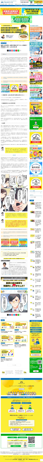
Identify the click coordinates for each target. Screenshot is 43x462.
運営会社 (21, 456)
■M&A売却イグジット (25, 4)
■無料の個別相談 (39, 4)
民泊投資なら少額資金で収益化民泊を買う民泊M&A (21, 5)
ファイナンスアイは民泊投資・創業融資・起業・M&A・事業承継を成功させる (21, 459)
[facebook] (10, 50)
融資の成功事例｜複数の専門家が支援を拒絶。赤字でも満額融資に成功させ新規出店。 (6, 360)
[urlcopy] (20, 50)
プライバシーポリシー (25, 456)
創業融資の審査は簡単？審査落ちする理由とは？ (38, 275)
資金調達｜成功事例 (4, 317)
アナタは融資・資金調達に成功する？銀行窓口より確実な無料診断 (12, 249)
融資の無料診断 (10, 456)
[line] (18, 50)
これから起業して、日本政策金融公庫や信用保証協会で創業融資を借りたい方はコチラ (14, 229)
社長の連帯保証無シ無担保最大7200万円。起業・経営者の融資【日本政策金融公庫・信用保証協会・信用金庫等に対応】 (38, 245)
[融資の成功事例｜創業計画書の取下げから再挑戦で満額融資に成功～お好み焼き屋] (14, 50)
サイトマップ (38, 456)
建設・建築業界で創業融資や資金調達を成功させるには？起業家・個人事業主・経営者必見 (38, 268)
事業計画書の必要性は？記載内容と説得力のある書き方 (38, 310)
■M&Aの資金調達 (32, 4)
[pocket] (12, 50)
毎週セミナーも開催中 (8, 274)
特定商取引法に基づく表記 (32, 456)
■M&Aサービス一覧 (17, 4)
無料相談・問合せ (5, 456)
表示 (5, 54)
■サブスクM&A (11, 4)
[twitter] (8, 50)
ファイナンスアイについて (16, 456)
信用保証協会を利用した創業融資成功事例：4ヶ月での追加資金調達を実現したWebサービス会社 (20, 345)
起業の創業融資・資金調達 (3, 4)
